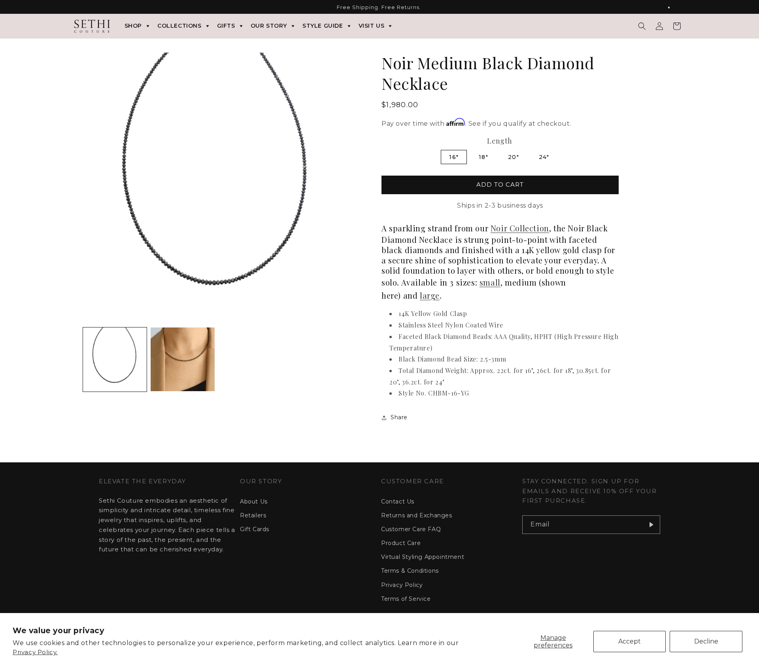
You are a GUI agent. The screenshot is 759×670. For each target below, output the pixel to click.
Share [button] (399, 417)
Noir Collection (520, 228)
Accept (629, 641)
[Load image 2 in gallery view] (182, 359)
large (430, 295)
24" (544, 157)
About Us (254, 501)
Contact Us (397, 501)
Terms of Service (406, 598)
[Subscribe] (651, 524)
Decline (706, 641)
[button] (642, 26)
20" (513, 157)
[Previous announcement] (85, 7)
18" (483, 157)
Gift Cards (254, 529)
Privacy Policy (402, 585)
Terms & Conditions (410, 570)
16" (454, 157)
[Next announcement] (673, 7)
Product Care (401, 543)
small (490, 282)
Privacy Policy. (35, 652)
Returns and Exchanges (416, 515)
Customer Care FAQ (411, 529)
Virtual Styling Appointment (422, 556)
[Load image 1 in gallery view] (115, 359)
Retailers (253, 515)
